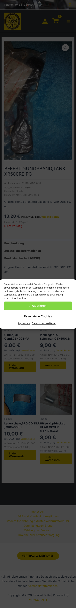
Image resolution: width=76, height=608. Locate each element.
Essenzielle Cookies (38, 316)
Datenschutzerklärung (44, 323)
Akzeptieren (38, 305)
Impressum (24, 323)
